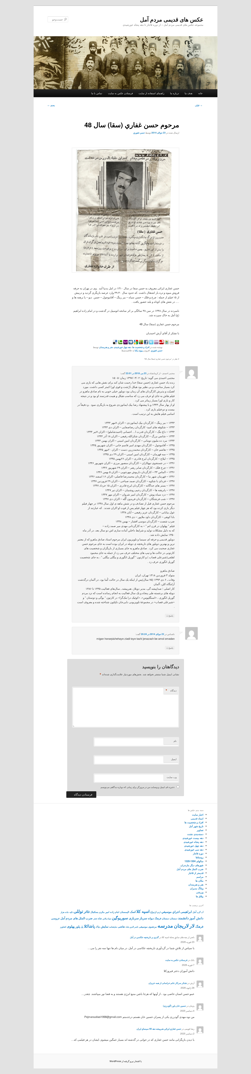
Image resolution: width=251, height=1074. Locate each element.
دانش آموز (196, 918)
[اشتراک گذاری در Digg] (130, 343)
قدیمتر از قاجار (195, 873)
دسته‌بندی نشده (195, 834)
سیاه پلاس (107, 918)
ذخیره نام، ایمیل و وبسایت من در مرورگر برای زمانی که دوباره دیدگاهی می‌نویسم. (137, 787)
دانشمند (183, 918)
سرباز (143, 918)
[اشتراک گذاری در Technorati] (120, 343)
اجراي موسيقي (170, 912)
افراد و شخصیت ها (140, 347)
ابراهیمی (186, 911)
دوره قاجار (198, 853)
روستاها (199, 857)
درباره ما (174, 93)
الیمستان (124, 912)
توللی (78, 911)
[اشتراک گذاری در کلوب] (171, 343)
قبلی (198, 105)
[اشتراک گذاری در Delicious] (115, 343)
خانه (200, 93)
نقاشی (121, 926)
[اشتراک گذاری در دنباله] (161, 343)
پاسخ (169, 615)
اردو (159, 912)
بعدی (51, 105)
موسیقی (143, 926)
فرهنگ (199, 926)
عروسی (55, 918)
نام (175, 741)
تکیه (71, 912)
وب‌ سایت (172, 777)
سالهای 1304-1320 (193, 861)
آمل (194, 912)
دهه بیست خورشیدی (192, 838)
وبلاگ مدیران (196, 888)
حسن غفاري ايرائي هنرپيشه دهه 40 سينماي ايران (159, 1028)
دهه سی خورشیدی (193, 849)
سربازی (134, 918)
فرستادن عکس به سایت (120, 93)
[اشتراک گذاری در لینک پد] (156, 343)
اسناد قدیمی (197, 818)
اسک (133, 912)
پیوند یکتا (139, 350)
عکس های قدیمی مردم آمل (171, 19)
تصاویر (200, 830)
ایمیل (174, 759)
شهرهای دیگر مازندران (191, 865)
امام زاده (114, 912)
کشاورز (63, 926)
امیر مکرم (104, 912)
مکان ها (199, 880)
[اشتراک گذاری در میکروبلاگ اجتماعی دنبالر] (166, 343)
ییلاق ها (199, 896)
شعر (95, 918)
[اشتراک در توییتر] (150, 343)
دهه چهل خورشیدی (122, 347)
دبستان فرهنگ (162, 918)
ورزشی (199, 892)
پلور (77, 926)
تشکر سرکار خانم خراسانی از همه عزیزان (167, 983)
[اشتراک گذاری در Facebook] (145, 343)
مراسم (199, 876)
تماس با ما (96, 93)
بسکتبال (94, 912)
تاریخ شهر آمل (196, 826)
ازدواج (153, 912)
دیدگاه (171, 690)
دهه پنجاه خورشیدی (193, 842)
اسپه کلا (143, 911)
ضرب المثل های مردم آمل (190, 869)
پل (82, 926)
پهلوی (71, 926)
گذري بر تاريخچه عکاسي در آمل (144, 937)
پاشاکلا (89, 926)
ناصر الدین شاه (132, 926)
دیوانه (151, 918)
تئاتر (87, 911)
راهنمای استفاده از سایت (151, 93)
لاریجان (181, 925)
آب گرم (200, 912)
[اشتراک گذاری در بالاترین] (176, 343)
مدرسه (165, 925)
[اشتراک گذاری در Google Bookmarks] (135, 343)
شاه (100, 918)
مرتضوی (152, 926)
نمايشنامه (113, 926)
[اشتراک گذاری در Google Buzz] (140, 343)
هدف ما (188, 93)
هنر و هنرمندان (106, 347)
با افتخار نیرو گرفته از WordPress (126, 1061)
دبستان (173, 918)
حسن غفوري (139, 132)
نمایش (104, 926)
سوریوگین (120, 918)
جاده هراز (65, 912)
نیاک (98, 926)
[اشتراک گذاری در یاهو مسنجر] (125, 343)
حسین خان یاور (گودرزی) (174, 1005)
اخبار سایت (197, 814)
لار (192, 925)
